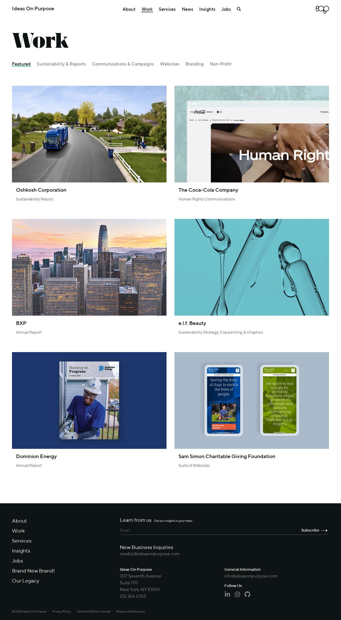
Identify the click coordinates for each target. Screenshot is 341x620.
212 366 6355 (133, 596)
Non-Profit (221, 64)
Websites (169, 64)
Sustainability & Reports (61, 64)
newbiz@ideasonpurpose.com (150, 554)
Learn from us (156, 520)
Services (167, 9)
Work (147, 9)
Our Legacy (25, 581)
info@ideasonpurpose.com (251, 576)
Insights (207, 9)
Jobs (226, 9)
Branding (194, 64)
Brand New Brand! (33, 571)
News (187, 9)
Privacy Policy (61, 611)
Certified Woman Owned (93, 611)
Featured (21, 64)
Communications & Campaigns (123, 64)
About (129, 9)
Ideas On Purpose (33, 8)
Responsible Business (130, 611)
